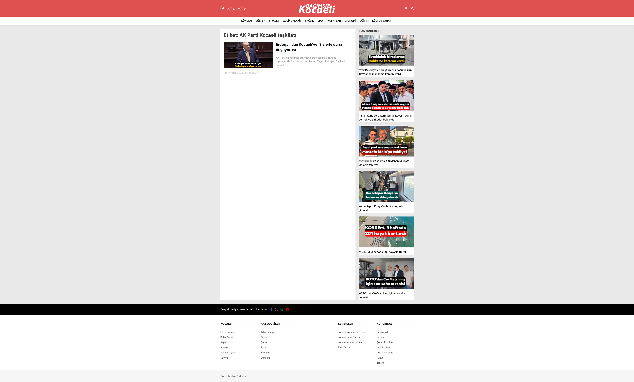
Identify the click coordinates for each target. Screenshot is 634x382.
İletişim (380, 362)
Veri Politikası (384, 347)
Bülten (260, 21)
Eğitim (364, 21)
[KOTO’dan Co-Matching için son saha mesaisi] (386, 273)
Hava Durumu (227, 332)
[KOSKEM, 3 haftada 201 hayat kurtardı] (386, 231)
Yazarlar (381, 337)
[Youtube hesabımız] (239, 8)
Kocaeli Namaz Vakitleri (350, 342)
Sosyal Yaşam (227, 352)
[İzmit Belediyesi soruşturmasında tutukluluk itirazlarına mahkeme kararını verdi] (386, 50)
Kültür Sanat (381, 21)
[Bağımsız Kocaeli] (317, 12)
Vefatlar (334, 21)
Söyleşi (224, 357)
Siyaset (274, 21)
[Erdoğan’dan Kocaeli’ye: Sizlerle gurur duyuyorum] (248, 67)
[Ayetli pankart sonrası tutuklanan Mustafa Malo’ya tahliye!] (386, 141)
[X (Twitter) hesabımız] (228, 8)
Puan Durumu (345, 347)
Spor (320, 21)
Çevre (264, 342)
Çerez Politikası (385, 342)
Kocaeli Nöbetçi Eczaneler (352, 332)
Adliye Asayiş (292, 21)
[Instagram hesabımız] (233, 8)
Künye (380, 357)
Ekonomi (350, 21)
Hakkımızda (383, 332)
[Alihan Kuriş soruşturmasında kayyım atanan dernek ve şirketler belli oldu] (386, 95)
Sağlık (309, 21)
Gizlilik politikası (385, 352)
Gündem (246, 21)
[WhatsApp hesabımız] (244, 8)
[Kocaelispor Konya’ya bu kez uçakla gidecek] (386, 186)
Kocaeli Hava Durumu (349, 337)
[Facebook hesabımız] (223, 8)
